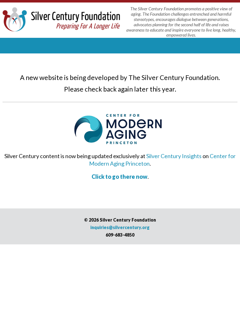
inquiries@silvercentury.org (120, 227)
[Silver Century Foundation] (61, 18)
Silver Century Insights (174, 155)
